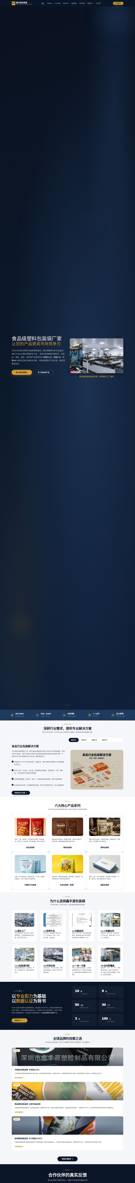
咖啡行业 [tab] (84, 740)
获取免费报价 (22, 372)
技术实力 (65, 3)
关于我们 (98, 3)
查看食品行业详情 (20, 792)
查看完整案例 (18, 1077)
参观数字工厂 (18, 1020)
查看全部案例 (66, 1159)
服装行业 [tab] (94, 740)
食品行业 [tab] (73, 740)
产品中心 (49, 3)
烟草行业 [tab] (104, 740)
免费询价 (119, 3)
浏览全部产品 (44, 372)
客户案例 (82, 3)
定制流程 (74, 3)
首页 (42, 3)
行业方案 (57, 3)
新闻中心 (90, 3)
